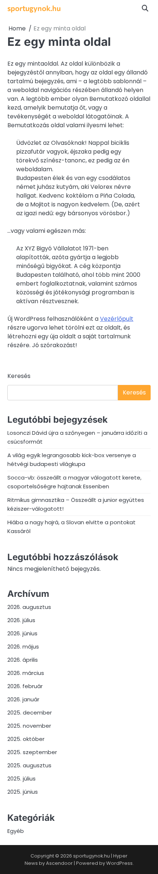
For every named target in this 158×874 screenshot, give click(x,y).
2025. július (21, 778)
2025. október (25, 739)
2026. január (23, 699)
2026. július (21, 620)
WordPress (119, 863)
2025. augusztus (29, 765)
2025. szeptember (32, 752)
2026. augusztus (29, 607)
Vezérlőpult (116, 319)
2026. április (22, 660)
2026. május (23, 646)
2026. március (25, 673)
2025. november (29, 726)
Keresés (18, 376)
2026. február (25, 686)
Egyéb (15, 831)
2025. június (22, 792)
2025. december (29, 712)
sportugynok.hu (34, 7)
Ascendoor (59, 863)
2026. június (22, 633)
